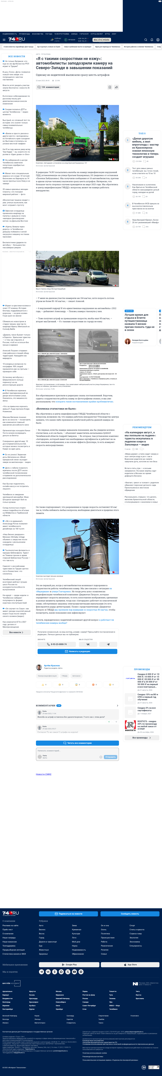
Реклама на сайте (10, 925)
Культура (76, 933)
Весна (41, 933)
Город (41, 938)
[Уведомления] (152, 39)
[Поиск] (146, 39)
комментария (50, 87)
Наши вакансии (10, 942)
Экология (134, 938)
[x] (67, 971)
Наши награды (9, 938)
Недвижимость (10, 34)
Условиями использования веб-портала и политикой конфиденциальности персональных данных (118, 1044)
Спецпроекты (136, 946)
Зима (74, 925)
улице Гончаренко (61, 591)
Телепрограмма (61, 34)
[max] (61, 971)
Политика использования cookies (95, 1053)
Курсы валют (97, 34)
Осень (103, 929)
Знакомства (37, 34)
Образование (78, 954)
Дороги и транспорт (48, 942)
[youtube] (74, 971)
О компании (8, 933)
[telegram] (41, 971)
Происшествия (107, 938)
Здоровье (43, 954)
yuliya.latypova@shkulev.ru (134, 1032)
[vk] (48, 971)
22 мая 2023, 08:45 (42, 81)
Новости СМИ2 (43, 774)
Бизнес (42, 929)
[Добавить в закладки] (109, 87)
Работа (104, 942)
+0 (109, 722)
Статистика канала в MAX (14, 954)
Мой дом (76, 942)
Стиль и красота (137, 929)
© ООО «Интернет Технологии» (14, 1068)
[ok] (54, 971)
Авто (41, 925)
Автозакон (76, 676)
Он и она (105, 925)
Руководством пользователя (93, 1041)
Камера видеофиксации (47, 676)
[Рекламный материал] (102, 40)
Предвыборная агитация (14, 950)
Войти (45, 758)
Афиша (74, 34)
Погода (48, 34)
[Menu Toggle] (4, 39)
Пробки (70, 40)
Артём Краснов (52, 665)
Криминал (76, 929)
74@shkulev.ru (30, 1049)
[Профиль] (158, 39)
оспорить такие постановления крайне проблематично (84, 401)
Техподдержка (9, 946)
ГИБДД (64, 676)
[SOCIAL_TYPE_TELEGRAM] (108, 644)
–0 (116, 722)
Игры (107, 34)
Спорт (132, 925)
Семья (104, 954)
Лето (74, 938)
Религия (104, 950)
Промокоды (24, 34)
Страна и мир (136, 933)
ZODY (114, 34)
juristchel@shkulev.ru (60, 1051)
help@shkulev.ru (19, 1053)
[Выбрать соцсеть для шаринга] (116, 87)
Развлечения (107, 946)
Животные (44, 950)
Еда (40, 946)
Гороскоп (84, 34)
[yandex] (81, 971)
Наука (74, 946)
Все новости (16, 56)
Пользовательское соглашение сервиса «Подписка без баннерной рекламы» (110, 1060)
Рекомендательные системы (93, 1056)
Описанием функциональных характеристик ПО (100, 1042)
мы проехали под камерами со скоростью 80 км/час (81, 609)
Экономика (135, 942)
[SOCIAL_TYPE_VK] (88, 644)
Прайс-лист (8, 929)
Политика (105, 933)
